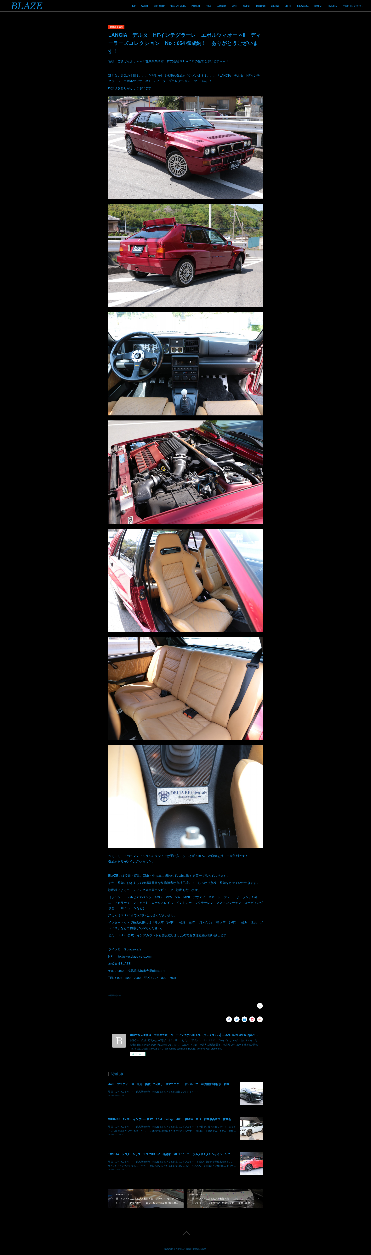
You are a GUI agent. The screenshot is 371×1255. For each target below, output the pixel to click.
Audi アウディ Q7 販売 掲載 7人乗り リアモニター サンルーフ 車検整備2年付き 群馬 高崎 (172, 1084)
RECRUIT (246, 5)
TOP (133, 5)
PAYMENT (195, 5)
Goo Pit (288, 5)
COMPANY (221, 5)
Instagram (260, 5)
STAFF (234, 5)
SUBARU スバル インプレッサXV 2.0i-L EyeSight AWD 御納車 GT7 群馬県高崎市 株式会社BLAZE (175, 1119)
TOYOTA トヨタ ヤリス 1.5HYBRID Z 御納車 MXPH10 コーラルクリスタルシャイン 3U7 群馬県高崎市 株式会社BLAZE (189, 1154)
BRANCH (318, 5)
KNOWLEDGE (303, 5)
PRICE (208, 5)
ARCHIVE (275, 5)
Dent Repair (159, 5)
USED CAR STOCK (178, 5)
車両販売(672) (114, 995)
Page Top (185, 1233)
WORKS (144, 5)
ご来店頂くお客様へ (352, 5)
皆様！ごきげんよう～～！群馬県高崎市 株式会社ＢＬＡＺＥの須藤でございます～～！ (154, 1091)
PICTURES (332, 5)
